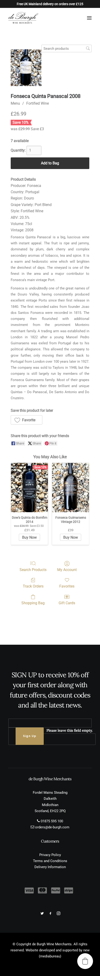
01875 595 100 (52, 821)
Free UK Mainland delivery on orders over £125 (50, 4)
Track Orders (33, 586)
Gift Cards (67, 603)
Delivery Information (50, 867)
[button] (89, 18)
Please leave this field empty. (70, 730)
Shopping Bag (33, 603)
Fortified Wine (37, 103)
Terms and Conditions (50, 861)
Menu (15, 103)
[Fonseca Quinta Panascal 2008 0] (26, 67)
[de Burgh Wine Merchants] (23, 18)
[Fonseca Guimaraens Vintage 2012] (70, 487)
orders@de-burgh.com (52, 827)
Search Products (33, 570)
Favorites (66, 586)
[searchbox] (66, 48)
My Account (67, 570)
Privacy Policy (50, 855)
